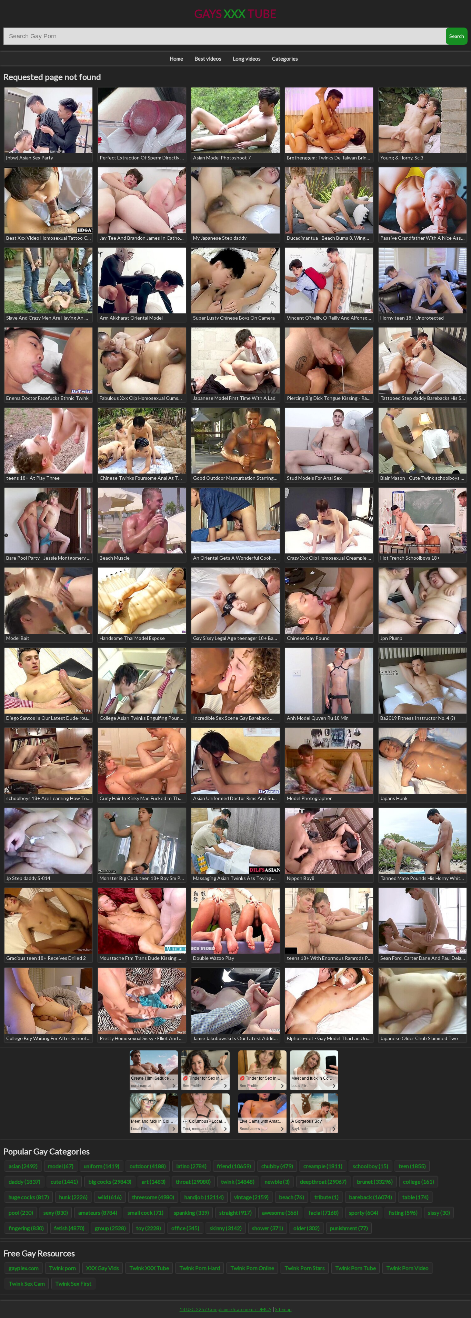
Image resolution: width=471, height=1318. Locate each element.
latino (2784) (191, 1166)
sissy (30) (439, 1212)
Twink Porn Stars (304, 1268)
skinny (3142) (226, 1228)
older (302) (306, 1228)
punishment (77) (349, 1228)
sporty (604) (363, 1212)
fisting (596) (403, 1212)
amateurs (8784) (97, 1212)
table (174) (415, 1197)
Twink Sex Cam (27, 1283)
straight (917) (235, 1212)
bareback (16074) (370, 1197)
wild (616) (110, 1197)
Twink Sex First (73, 1283)
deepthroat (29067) (323, 1181)
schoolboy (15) (370, 1166)
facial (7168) (324, 1212)
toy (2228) (148, 1228)
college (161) (418, 1181)
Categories (285, 58)
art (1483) (154, 1181)
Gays (235, 13)
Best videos (207, 58)
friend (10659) (234, 1166)
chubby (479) (277, 1166)
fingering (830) (26, 1228)
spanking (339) (191, 1212)
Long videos (247, 58)
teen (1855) (412, 1166)
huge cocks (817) (29, 1197)
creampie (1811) (322, 1166)
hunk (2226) (73, 1197)
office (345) (185, 1228)
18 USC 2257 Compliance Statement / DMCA (225, 1309)
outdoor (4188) (148, 1166)
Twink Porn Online (252, 1268)
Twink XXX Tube (149, 1268)
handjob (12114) (204, 1197)
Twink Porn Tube (355, 1268)
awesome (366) (280, 1212)
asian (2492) (23, 1166)
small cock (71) (145, 1212)
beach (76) (291, 1197)
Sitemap (283, 1309)
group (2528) (110, 1228)
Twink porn (62, 1268)
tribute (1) (326, 1197)
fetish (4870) (69, 1228)
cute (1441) (64, 1181)
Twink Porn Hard (199, 1268)
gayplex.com (24, 1268)
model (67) (60, 1166)
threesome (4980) (153, 1197)
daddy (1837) (24, 1181)
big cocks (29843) (109, 1181)
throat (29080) (193, 1181)
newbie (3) (277, 1181)
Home (176, 58)
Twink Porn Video (407, 1268)
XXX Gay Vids (102, 1268)
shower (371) (267, 1228)
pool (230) (21, 1212)
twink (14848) (237, 1181)
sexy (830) (55, 1212)
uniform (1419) (101, 1166)
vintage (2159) (251, 1197)
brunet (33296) (375, 1181)
